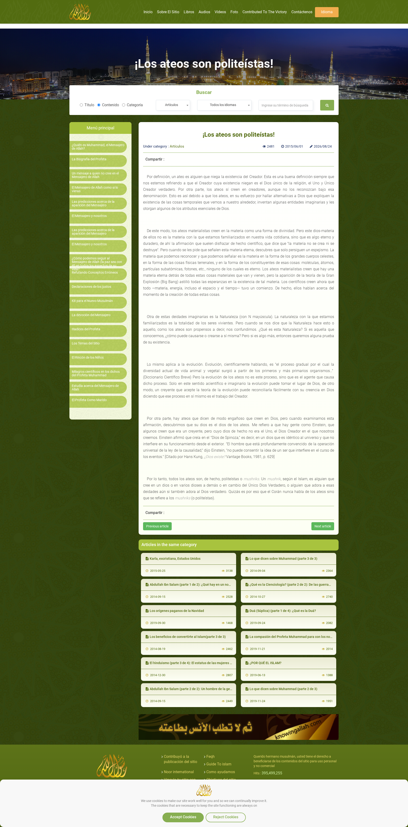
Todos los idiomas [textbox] (223, 105)
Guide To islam (218, 764)
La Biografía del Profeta (89, 159)
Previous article (157, 526)
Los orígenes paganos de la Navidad (177, 611)
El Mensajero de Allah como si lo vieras (95, 189)
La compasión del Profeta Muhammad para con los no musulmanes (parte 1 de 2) (310, 637)
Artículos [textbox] (171, 105)
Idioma (327, 12)
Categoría (135, 105)
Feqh (210, 756)
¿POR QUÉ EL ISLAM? (265, 663)
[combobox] (173, 105)
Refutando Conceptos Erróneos (95, 272)
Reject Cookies (225, 817)
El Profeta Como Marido (89, 400)
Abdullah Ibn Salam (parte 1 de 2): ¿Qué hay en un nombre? (194, 584)
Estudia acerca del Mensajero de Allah (95, 387)
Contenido (110, 105)
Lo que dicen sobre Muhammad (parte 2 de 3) (283, 689)
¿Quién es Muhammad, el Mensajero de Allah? (98, 146)
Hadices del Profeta (86, 329)
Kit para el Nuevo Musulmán (92, 301)
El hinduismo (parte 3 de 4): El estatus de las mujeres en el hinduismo (202, 663)
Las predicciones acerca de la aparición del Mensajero (93, 203)
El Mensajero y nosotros (89, 216)
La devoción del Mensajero (91, 315)
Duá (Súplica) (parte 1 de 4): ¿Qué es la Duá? (283, 611)
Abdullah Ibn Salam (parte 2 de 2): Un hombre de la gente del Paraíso (201, 689)
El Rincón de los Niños (88, 357)
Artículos (177, 146)
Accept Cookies (183, 817)
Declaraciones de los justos (91, 286)
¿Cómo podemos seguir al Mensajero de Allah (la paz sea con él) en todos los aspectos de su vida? (97, 264)
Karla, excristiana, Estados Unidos (175, 558)
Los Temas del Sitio (86, 343)
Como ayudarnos (220, 772)
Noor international (179, 772)
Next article (322, 526)
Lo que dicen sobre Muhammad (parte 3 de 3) (283, 558)
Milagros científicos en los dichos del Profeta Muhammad (96, 373)
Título (89, 105)
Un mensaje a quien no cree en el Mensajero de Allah (95, 175)
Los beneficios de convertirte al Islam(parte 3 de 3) (188, 637)
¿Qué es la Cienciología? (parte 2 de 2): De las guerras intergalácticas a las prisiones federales (320, 584)
